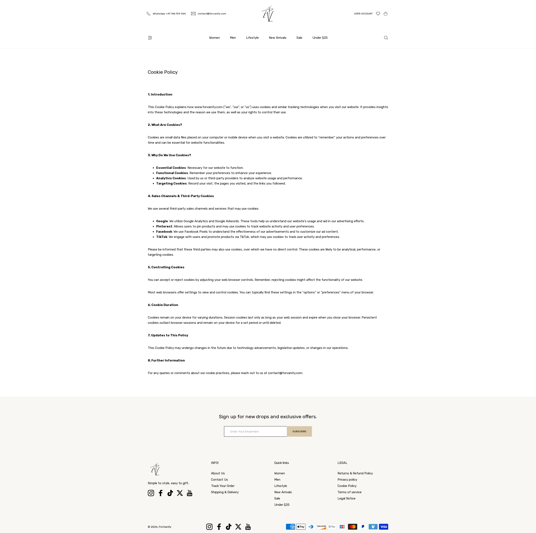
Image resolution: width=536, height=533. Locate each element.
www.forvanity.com (209, 107)
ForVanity (165, 526)
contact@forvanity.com (285, 373)
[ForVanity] (268, 13)
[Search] (386, 38)
